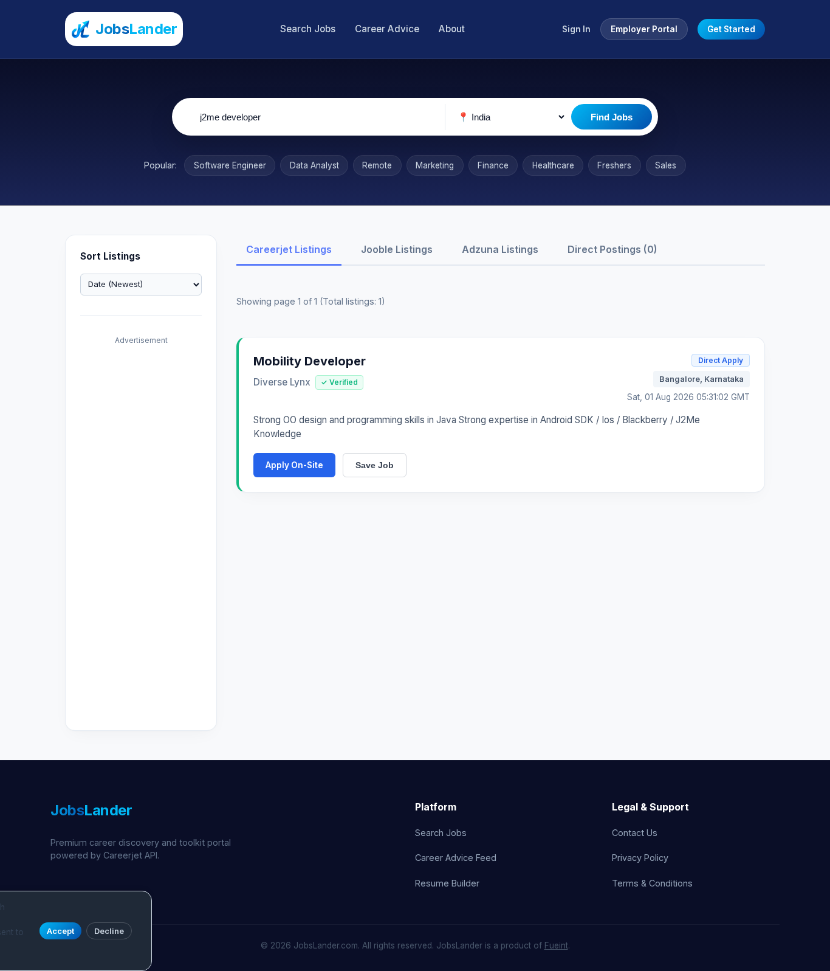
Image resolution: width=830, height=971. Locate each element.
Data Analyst (314, 165)
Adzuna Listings (500, 249)
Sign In (576, 29)
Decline (109, 931)
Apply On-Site (294, 465)
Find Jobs (612, 117)
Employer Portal (644, 29)
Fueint (556, 945)
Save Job (374, 465)
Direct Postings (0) (612, 249)
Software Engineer (230, 165)
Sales (665, 165)
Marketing (435, 165)
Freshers (614, 165)
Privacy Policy (640, 857)
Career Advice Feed (455, 857)
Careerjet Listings (289, 249)
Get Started (731, 29)
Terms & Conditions (652, 883)
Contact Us (634, 833)
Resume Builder (447, 883)
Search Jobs (307, 29)
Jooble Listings (397, 249)
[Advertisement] (141, 533)
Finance (493, 165)
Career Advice (387, 29)
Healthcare (553, 165)
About (452, 29)
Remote (377, 165)
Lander (91, 810)
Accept (60, 931)
